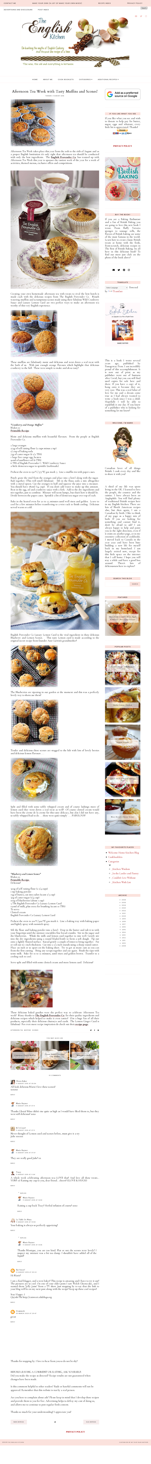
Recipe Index (104, 3)
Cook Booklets (66, 79)
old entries (91, 1422)
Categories (85, 79)
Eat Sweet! (20, 1270)
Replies (23, 1193)
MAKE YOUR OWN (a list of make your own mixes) (57, 3)
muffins (27, 1030)
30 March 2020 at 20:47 (26, 1313)
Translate (118, 291)
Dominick (20, 1311)
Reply (13, 1095)
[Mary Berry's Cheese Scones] (122, 833)
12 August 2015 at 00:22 (26, 1272)
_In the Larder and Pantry (125, 873)
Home (35, 79)
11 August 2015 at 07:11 (25, 1106)
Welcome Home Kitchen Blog (123, 852)
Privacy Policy (135, 3)
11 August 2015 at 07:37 (26, 1153)
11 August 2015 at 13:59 (26, 1222)
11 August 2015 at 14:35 (32, 1245)
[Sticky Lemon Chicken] (122, 721)
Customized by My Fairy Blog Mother (133, 1442)
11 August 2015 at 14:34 (32, 1200)
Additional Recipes (107, 79)
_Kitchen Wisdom (120, 869)
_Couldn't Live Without (123, 877)
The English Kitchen (16, 1442)
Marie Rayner (22, 1103)
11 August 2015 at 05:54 (26, 1083)
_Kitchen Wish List (121, 882)
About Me (48, 79)
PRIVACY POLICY (122, 146)
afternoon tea (17, 1030)
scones (35, 1030)
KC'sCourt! (21, 1128)
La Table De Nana (23, 1219)
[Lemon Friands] (122, 759)
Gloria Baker (21, 1081)
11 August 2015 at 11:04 (25, 1174)
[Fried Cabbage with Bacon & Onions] (122, 684)
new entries (19, 1422)
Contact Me (10, 3)
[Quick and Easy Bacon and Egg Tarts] (122, 796)
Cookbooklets (115, 857)
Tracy (18, 1172)
